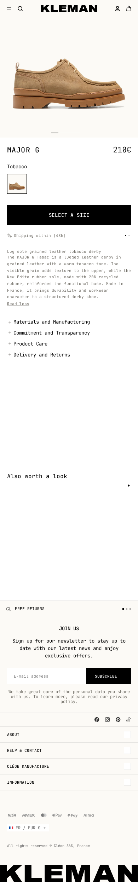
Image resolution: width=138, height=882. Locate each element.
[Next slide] (129, 485)
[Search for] (20, 8)
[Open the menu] (9, 8)
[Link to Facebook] (96, 719)
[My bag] (128, 8)
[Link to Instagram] (107, 719)
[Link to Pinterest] (118, 719)
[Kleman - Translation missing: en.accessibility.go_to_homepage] (69, 8)
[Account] (117, 8)
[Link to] (128, 719)
